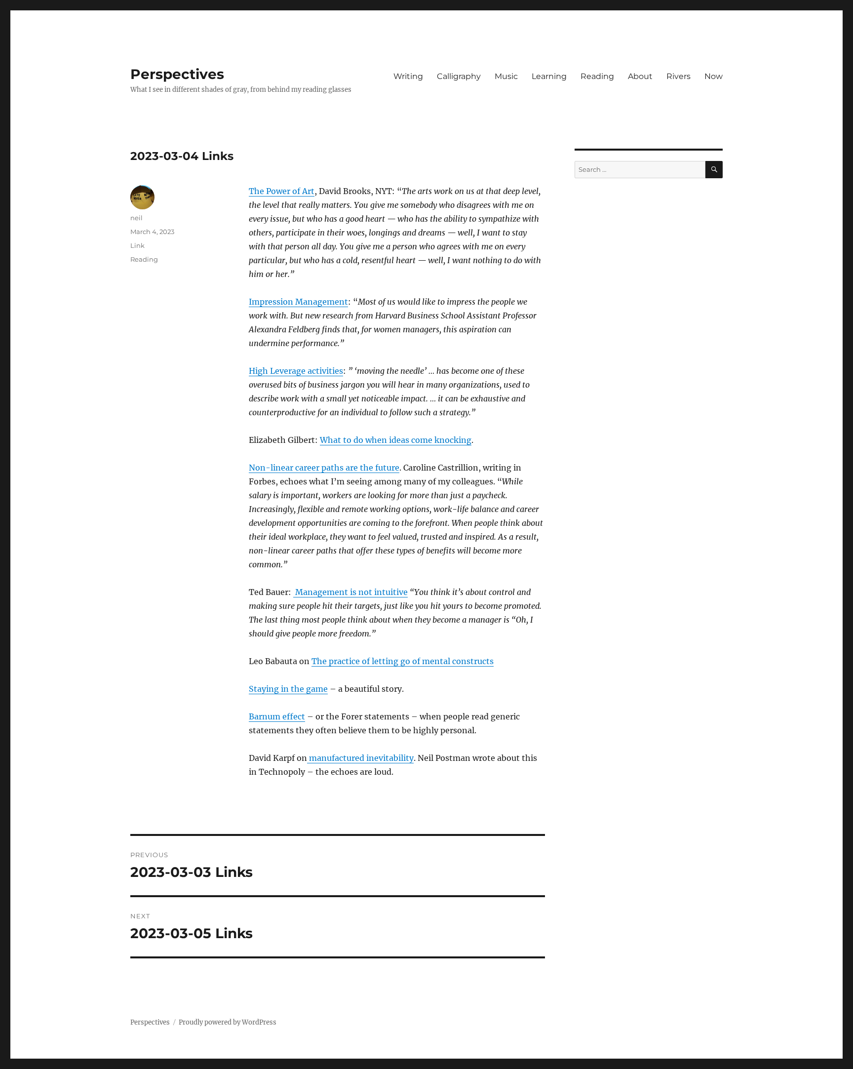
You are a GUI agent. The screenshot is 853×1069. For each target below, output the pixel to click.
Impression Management (298, 302)
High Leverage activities (296, 371)
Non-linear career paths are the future (324, 468)
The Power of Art (281, 191)
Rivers (678, 76)
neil (136, 218)
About (640, 76)
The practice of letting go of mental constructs (402, 661)
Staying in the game (288, 689)
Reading (597, 76)
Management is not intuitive (350, 592)
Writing (408, 76)
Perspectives (177, 74)
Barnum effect (277, 716)
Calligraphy (459, 76)
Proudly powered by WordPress (227, 1022)
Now (713, 76)
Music (506, 76)
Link (137, 245)
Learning (549, 76)
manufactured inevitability (360, 758)
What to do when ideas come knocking (395, 440)
